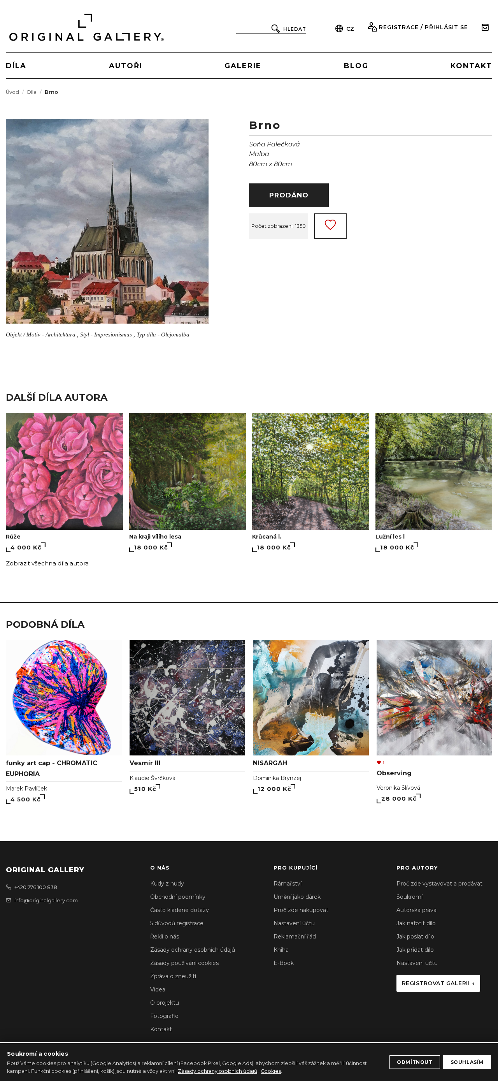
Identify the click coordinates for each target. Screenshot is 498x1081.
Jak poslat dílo (415, 936)
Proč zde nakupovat (301, 910)
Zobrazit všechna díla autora (47, 563)
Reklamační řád (295, 936)
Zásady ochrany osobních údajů (192, 949)
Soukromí (409, 896)
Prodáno (289, 195)
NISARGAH (270, 763)
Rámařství (288, 883)
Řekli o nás (164, 936)
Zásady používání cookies (184, 963)
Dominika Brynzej (277, 778)
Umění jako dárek (297, 896)
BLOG (356, 66)
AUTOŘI (125, 66)
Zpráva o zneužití (173, 976)
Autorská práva (416, 910)
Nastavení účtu (294, 923)
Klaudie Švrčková (152, 778)
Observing (394, 773)
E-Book (284, 963)
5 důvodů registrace (176, 923)
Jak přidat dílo (415, 949)
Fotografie (164, 1015)
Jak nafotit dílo (416, 923)
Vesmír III (145, 763)
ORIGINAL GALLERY (45, 870)
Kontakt (161, 1029)
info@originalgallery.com (46, 900)
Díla (32, 92)
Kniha (281, 949)
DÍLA (16, 66)
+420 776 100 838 (35, 887)
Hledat (294, 29)
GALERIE (242, 66)
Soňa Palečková (274, 144)
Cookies (271, 1071)
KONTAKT (471, 66)
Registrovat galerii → (438, 983)
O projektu (164, 1002)
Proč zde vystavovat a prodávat (439, 883)
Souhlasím (467, 1062)
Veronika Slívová (398, 787)
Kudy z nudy (167, 883)
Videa (157, 989)
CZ (350, 28)
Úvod (12, 92)
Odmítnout (414, 1062)
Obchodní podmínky (177, 896)
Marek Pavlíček (26, 788)
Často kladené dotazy (179, 910)
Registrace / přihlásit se (423, 27)
